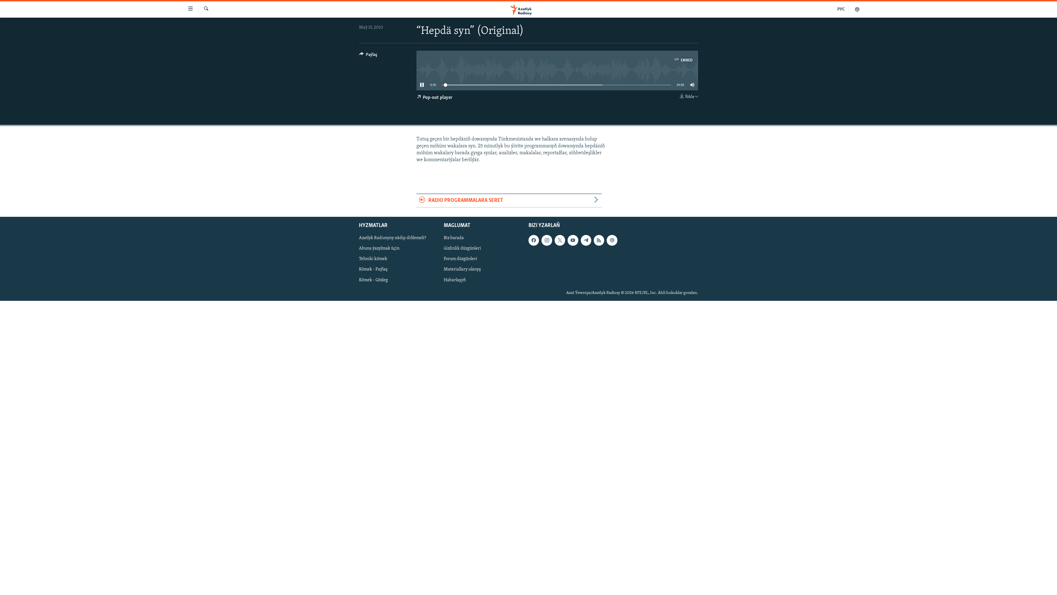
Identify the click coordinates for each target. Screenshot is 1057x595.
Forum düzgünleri (460, 259)
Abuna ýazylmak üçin (379, 248)
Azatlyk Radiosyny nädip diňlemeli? (392, 238)
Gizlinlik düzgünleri (462, 248)
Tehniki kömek (373, 259)
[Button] (368, 56)
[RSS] (599, 240)
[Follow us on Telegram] (586, 240)
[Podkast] (857, 9)
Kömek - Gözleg (373, 280)
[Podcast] (612, 240)
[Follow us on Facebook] (533, 240)
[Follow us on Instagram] (546, 240)
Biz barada (454, 238)
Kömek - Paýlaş (373, 269)
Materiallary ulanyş (462, 269)
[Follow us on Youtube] (573, 240)
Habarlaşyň (455, 280)
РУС (841, 9)
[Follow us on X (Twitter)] (560, 240)
